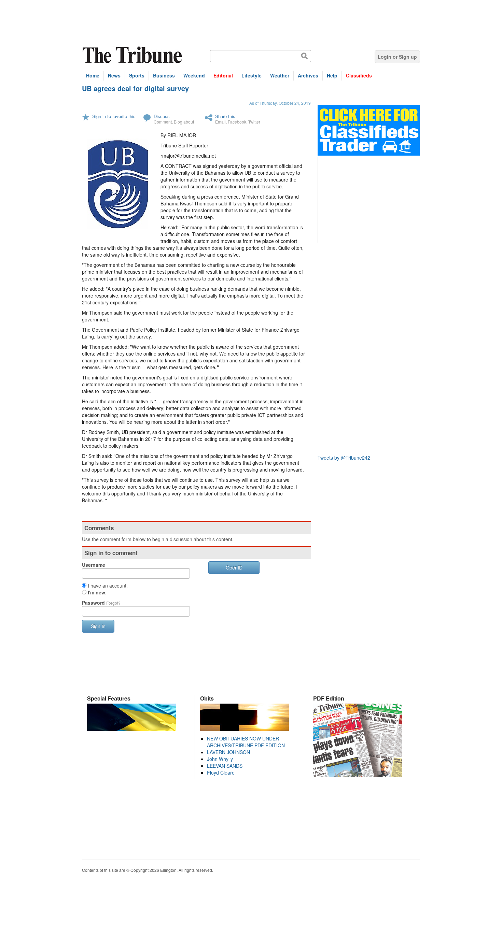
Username (93, 564)
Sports (136, 75)
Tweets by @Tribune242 (344, 457)
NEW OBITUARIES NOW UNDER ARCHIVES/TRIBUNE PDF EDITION (246, 742)
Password (101, 602)
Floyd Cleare (221, 772)
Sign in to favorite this (114, 116)
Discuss (162, 116)
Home (92, 75)
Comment (163, 122)
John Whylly (220, 758)
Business (164, 75)
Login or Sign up (397, 56)
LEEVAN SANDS (224, 765)
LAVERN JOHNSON (228, 752)
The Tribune (133, 55)
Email (220, 122)
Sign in (98, 626)
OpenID (234, 567)
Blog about (184, 122)
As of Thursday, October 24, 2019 (280, 103)
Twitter (254, 122)
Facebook (237, 122)
